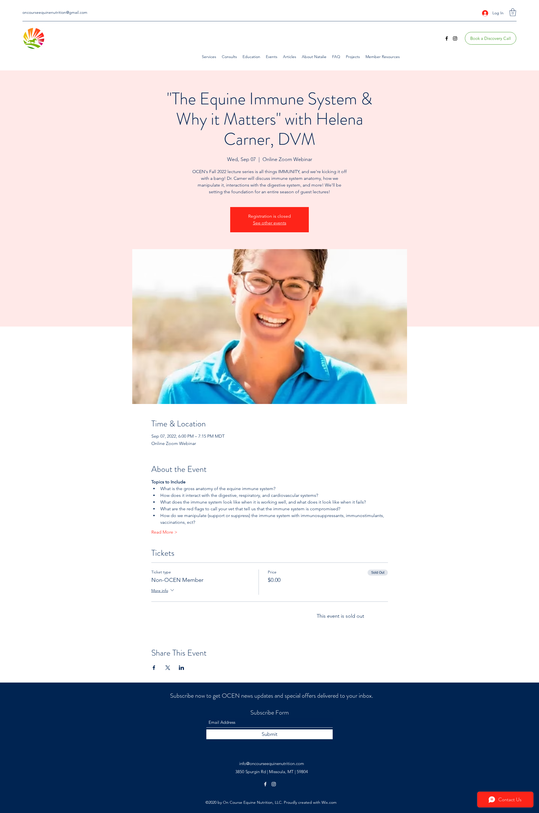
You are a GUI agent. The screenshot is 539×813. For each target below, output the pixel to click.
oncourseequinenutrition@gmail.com (54, 12)
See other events (269, 223)
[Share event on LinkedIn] (181, 667)
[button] (513, 12)
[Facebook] (446, 38)
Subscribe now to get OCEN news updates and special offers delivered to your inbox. (271, 695)
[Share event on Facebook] (154, 667)
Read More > (164, 532)
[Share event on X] (167, 667)
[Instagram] (455, 38)
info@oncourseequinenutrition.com (271, 763)
